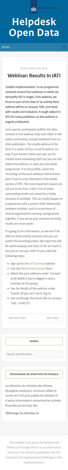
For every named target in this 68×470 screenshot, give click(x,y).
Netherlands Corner (33, 268)
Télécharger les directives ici (22, 413)
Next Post (53, 318)
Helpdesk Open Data (34, 27)
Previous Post (17, 318)
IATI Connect (37, 263)
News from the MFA (34, 68)
